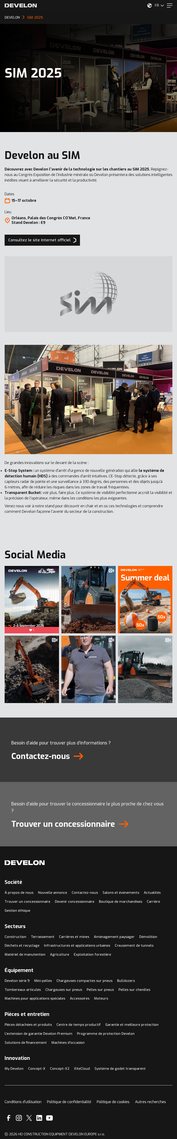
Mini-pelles (43, 980)
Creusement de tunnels (134, 945)
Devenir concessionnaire (74, 901)
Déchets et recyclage (22, 945)
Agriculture (59, 954)
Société (13, 882)
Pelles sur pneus (100, 989)
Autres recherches (150, 1101)
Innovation (17, 1058)
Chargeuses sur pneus (63, 989)
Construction (15, 936)
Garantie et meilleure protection (132, 1024)
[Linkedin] (39, 1118)
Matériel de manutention (25, 954)
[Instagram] (19, 1118)
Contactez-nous (85, 892)
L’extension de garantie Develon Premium (38, 1033)
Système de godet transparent (120, 1068)
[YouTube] (49, 1118)
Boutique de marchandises (120, 901)
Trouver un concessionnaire (27, 901)
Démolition (148, 936)
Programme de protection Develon (106, 1033)
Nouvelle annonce (52, 892)
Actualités (152, 892)
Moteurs (101, 998)
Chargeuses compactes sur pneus (84, 980)
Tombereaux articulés (23, 989)
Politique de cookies (113, 1101)
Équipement (19, 970)
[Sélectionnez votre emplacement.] (149, 5)
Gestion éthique (17, 910)
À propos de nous (19, 892)
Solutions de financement (26, 1042)
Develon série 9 (17, 980)
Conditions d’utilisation (23, 1101)
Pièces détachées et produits (28, 1024)
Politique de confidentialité (69, 1101)
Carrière (153, 901)
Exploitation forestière (92, 954)
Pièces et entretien (27, 1014)
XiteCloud (82, 1068)
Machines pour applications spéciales (35, 998)
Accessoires (79, 998)
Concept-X (36, 1068)
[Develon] (21, 5)
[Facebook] (9, 1118)
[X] (29, 1118)
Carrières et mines (74, 936)
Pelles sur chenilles (134, 989)
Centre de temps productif (78, 1024)
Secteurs (15, 926)
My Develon (14, 1068)
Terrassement (42, 936)
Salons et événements (121, 892)
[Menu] (169, 6)
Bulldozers (126, 980)
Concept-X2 (59, 1068)
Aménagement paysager (114, 936)
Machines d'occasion (68, 1042)
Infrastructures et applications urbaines (77, 945)
